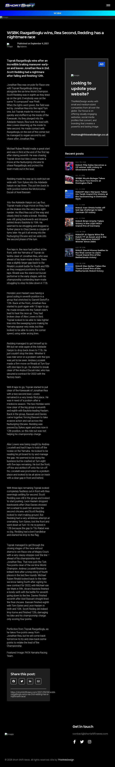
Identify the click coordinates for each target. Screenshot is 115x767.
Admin (23, 46)
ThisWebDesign (66, 759)
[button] (108, 5)
